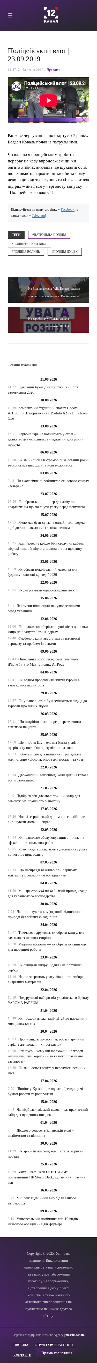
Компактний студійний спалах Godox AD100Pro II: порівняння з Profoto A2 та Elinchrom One (48, 413)
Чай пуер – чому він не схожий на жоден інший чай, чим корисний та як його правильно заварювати (45, 1056)
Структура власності (54, 1345)
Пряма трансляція (56, 1353)
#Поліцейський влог (29, 244)
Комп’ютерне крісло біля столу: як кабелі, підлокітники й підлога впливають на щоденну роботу (46, 548)
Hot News (34, 282)
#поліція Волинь (26, 252)
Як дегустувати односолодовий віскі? (47, 590)
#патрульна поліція (49, 235)
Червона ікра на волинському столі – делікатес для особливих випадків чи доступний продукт (46, 439)
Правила (20, 1345)
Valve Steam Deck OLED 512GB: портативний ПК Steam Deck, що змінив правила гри (46, 1177)
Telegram (38, 215)
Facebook (67, 209)
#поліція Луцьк (65, 252)
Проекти (54, 70)
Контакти (22, 1355)
